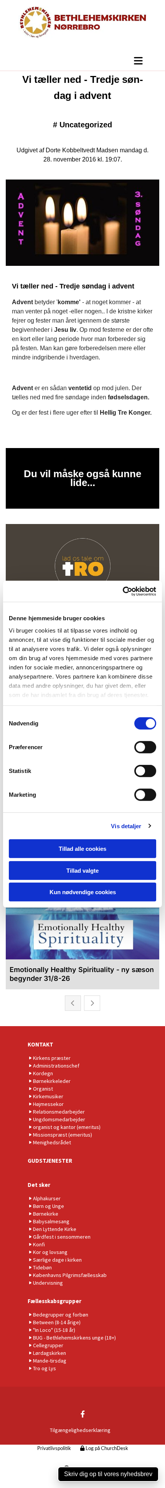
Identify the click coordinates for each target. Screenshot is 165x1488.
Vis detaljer (126, 825)
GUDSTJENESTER (50, 1160)
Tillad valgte (82, 870)
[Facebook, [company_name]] (82, 1413)
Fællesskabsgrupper (54, 1301)
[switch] (145, 747)
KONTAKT (40, 1044)
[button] (82, 61)
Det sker (39, 1184)
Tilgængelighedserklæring (80, 1430)
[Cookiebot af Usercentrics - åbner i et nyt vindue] (122, 591)
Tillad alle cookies (82, 848)
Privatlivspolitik (54, 1448)
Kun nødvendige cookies (83, 892)
